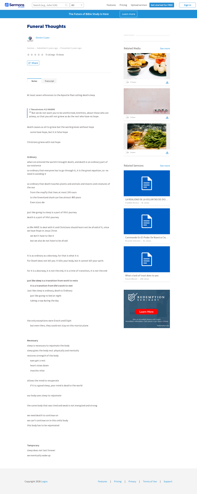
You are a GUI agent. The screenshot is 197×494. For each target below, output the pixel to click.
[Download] (167, 82)
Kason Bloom (131, 278)
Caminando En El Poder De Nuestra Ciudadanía (149, 237)
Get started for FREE (162, 4)
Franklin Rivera (132, 202)
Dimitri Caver (43, 37)
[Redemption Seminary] (147, 309)
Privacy (132, 481)
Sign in (187, 4)
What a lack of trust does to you (142, 275)
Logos (44, 481)
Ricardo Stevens (133, 240)
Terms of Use (150, 481)
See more (165, 48)
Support (168, 481)
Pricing (123, 4)
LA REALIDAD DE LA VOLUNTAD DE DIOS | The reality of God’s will (159, 199)
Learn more (128, 14)
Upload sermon (139, 4)
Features (111, 4)
